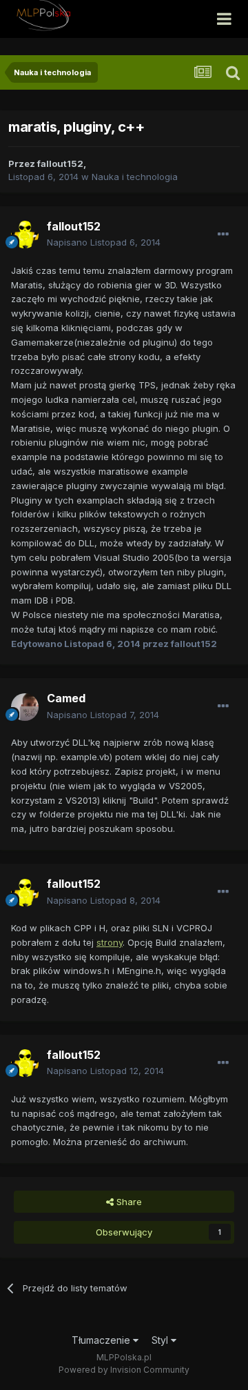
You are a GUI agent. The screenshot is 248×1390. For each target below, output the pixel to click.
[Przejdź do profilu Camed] (25, 707)
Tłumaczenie (102, 1340)
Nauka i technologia (135, 176)
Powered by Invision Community (124, 1369)
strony (109, 942)
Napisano (104, 242)
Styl (161, 1340)
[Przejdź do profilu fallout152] (25, 234)
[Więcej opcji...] (223, 234)
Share (128, 1201)
